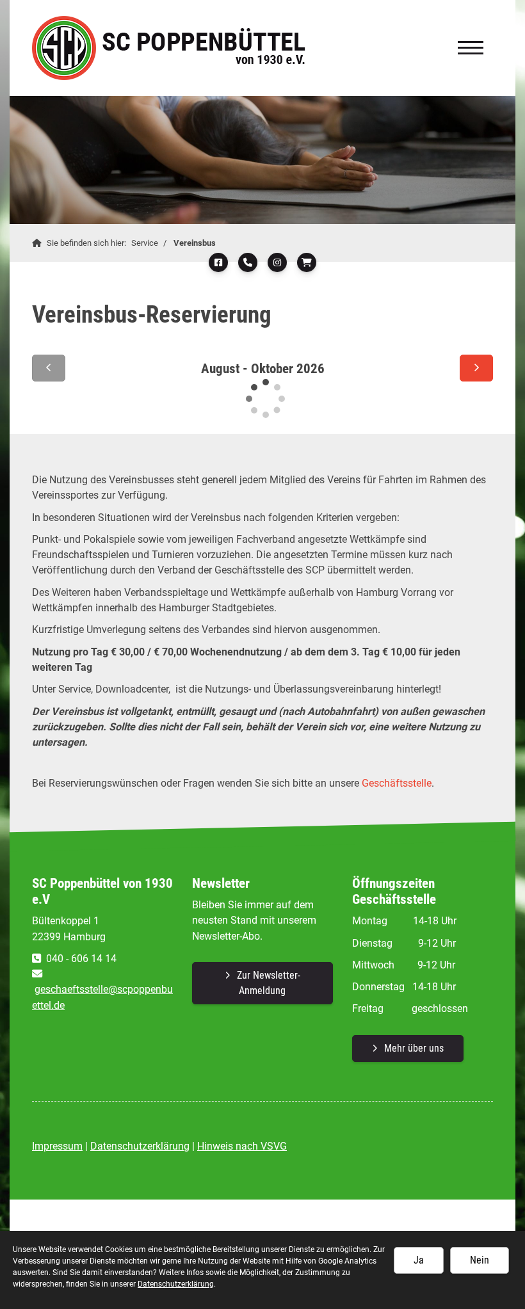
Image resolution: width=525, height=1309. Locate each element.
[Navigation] (470, 47)
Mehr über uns (414, 1048)
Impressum (57, 1146)
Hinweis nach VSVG (242, 1146)
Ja (419, 1260)
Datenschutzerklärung (140, 1146)
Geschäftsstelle (397, 783)
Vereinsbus (195, 243)
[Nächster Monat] (476, 368)
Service (144, 243)
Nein (479, 1260)
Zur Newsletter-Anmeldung (268, 983)
